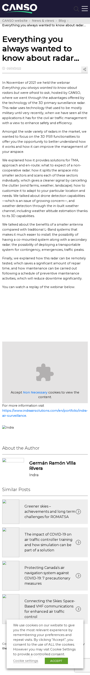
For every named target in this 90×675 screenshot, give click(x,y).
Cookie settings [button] (25, 661)
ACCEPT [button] (56, 661)
